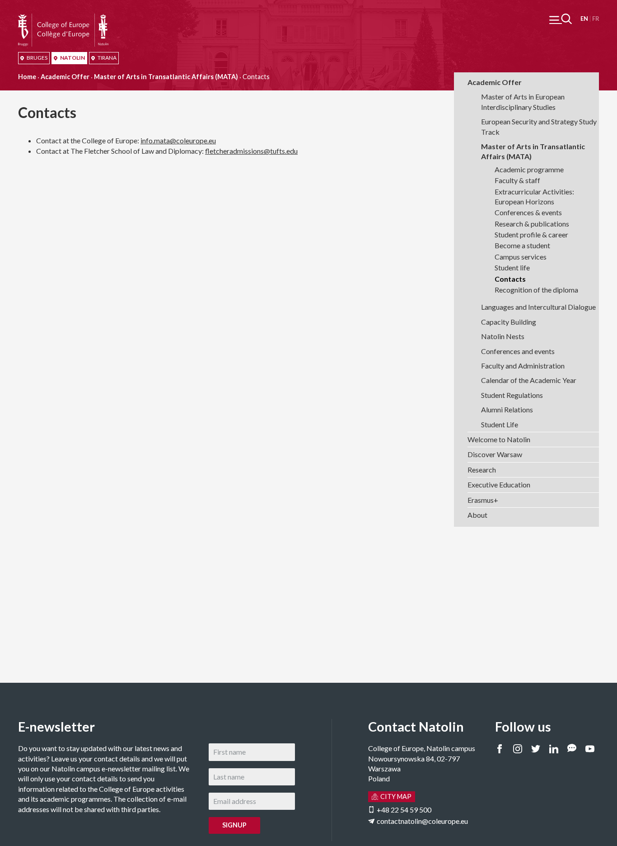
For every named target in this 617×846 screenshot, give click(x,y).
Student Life (499, 424)
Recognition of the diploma (536, 289)
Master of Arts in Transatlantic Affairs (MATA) (166, 76)
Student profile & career (531, 234)
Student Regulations (512, 395)
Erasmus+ (482, 500)
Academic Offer (65, 76)
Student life (512, 267)
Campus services (521, 256)
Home (27, 76)
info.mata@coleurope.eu (178, 140)
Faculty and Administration (523, 365)
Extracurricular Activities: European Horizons (534, 196)
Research (481, 469)
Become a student (522, 245)
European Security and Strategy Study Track (539, 126)
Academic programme (529, 169)
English (584, 19)
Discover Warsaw (494, 454)
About (477, 514)
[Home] (63, 18)
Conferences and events (518, 351)
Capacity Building (508, 321)
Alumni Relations (507, 409)
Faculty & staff (517, 180)
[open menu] (560, 19)
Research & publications (532, 223)
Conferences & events (528, 212)
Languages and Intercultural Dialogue (538, 306)
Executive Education (498, 484)
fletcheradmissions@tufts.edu (251, 151)
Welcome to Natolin (498, 439)
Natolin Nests (502, 336)
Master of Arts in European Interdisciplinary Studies (523, 101)
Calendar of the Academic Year (528, 380)
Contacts (510, 278)
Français (595, 19)
